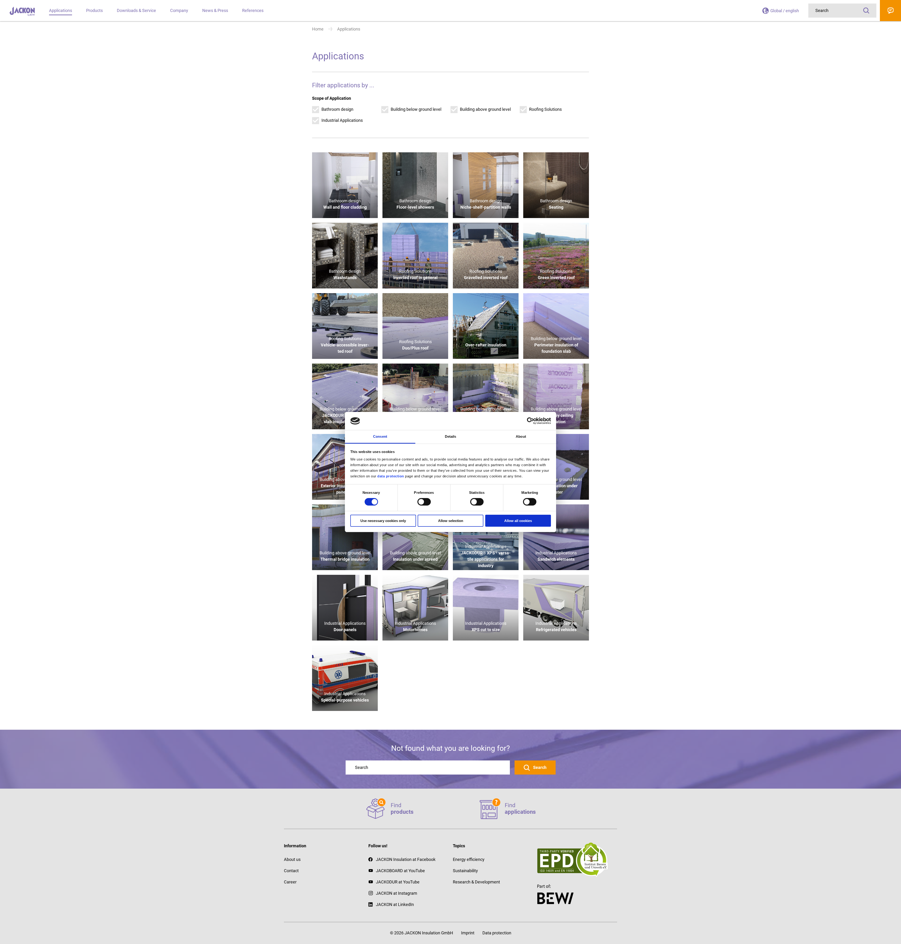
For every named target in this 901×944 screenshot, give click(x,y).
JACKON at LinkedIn (395, 904)
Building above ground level (485, 109)
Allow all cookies (518, 521)
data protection (390, 476)
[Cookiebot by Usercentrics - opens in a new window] (530, 420)
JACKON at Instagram (396, 893)
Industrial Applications (342, 120)
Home (318, 29)
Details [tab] (450, 436)
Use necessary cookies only (383, 521)
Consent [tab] (380, 436)
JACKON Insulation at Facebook (405, 859)
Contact (890, 10)
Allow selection (450, 521)
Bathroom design (337, 109)
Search (866, 11)
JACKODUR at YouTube (398, 881)
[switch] (424, 502)
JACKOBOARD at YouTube (400, 870)
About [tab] (521, 436)
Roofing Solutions (545, 109)
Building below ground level (416, 109)
